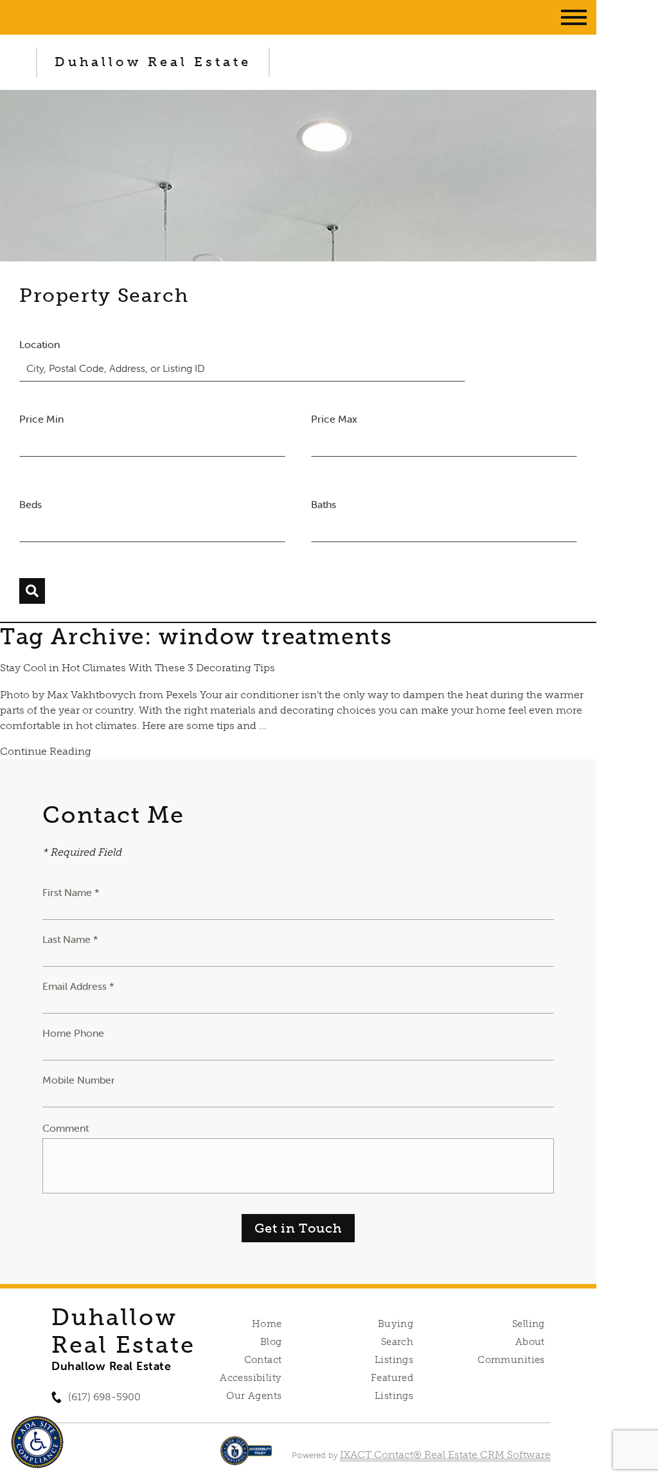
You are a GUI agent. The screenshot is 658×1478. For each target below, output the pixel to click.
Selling (528, 1324)
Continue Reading (45, 751)
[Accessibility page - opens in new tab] (246, 1457)
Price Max (334, 418)
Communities (511, 1360)
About (530, 1342)
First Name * (71, 892)
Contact (263, 1360)
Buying (396, 1324)
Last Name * (70, 939)
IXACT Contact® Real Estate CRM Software (445, 1454)
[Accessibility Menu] (37, 1442)
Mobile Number (78, 1079)
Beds (30, 504)
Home (267, 1324)
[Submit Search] (32, 591)
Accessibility (250, 1378)
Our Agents (253, 1396)
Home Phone (73, 1032)
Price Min (41, 418)
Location (39, 344)
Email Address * (78, 986)
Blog (271, 1342)
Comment (65, 1128)
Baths (323, 504)
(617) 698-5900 (104, 1397)
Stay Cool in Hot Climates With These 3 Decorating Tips (137, 668)
